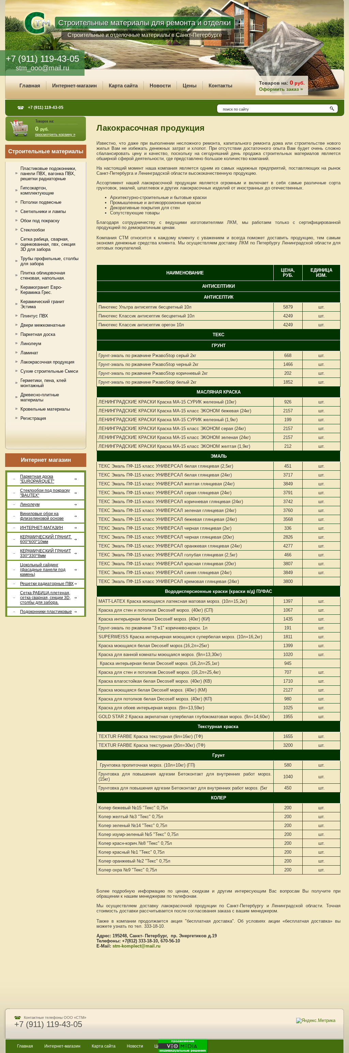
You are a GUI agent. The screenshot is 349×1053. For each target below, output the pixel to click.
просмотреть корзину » (55, 134)
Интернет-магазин (62, 1046)
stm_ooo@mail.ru (42, 68)
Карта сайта (104, 1046)
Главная (25, 1046)
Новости (135, 1046)
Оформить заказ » (281, 89)
